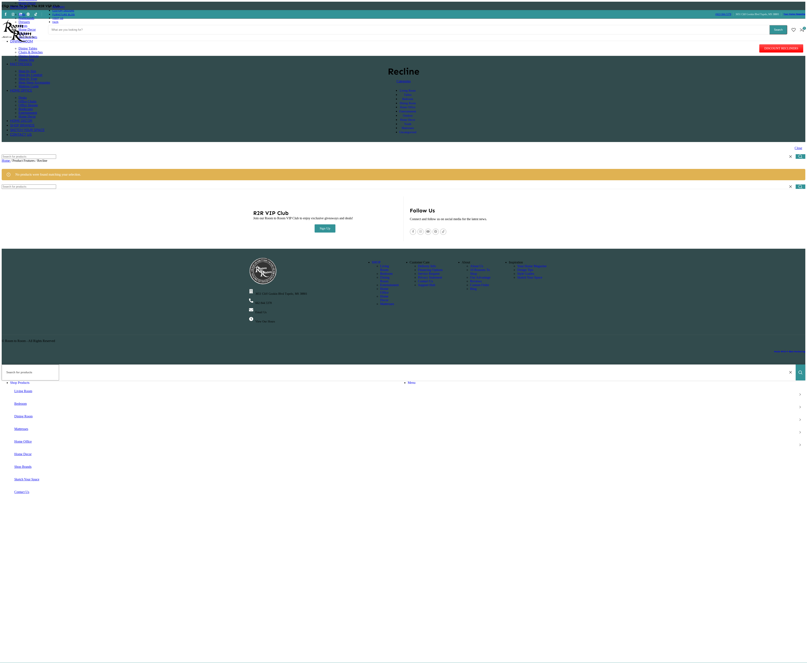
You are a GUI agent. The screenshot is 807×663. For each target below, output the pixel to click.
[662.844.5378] (251, 301)
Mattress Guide (28, 86)
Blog (473, 289)
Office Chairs (27, 101)
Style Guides (525, 273)
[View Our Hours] (251, 319)
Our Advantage (480, 277)
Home (6, 160)
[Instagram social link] (420, 232)
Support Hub (426, 285)
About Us (476, 266)
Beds (21, 14)
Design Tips (525, 270)
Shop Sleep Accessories (34, 82)
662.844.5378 (263, 303)
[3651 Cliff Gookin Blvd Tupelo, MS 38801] (251, 291)
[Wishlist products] (793, 30)
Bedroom (386, 273)
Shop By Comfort (30, 75)
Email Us (260, 312)
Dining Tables (27, 48)
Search (778, 29)
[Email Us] (251, 310)
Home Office (384, 290)
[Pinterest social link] (436, 232)
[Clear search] (791, 156)
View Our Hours (265, 321)
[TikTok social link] (443, 232)
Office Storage (28, 105)
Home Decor (27, 3)
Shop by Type (27, 78)
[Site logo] (18, 41)
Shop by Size (27, 71)
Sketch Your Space (529, 277)
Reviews (476, 281)
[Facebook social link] (413, 232)
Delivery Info (427, 266)
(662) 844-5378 (723, 14)
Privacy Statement (430, 277)
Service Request (428, 273)
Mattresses (387, 304)
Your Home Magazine (794, 14)
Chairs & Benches (30, 52)
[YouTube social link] (428, 232)
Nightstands (26, 18)
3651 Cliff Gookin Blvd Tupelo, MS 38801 (281, 293)
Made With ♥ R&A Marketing (789, 351)
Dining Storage (28, 56)
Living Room (384, 268)
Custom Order (479, 285)
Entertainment (27, 112)
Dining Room (384, 279)
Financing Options (430, 270)
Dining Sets (26, 60)
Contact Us (425, 281)
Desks (22, 97)
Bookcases (25, 109)
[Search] (800, 156)
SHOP (376, 262)
